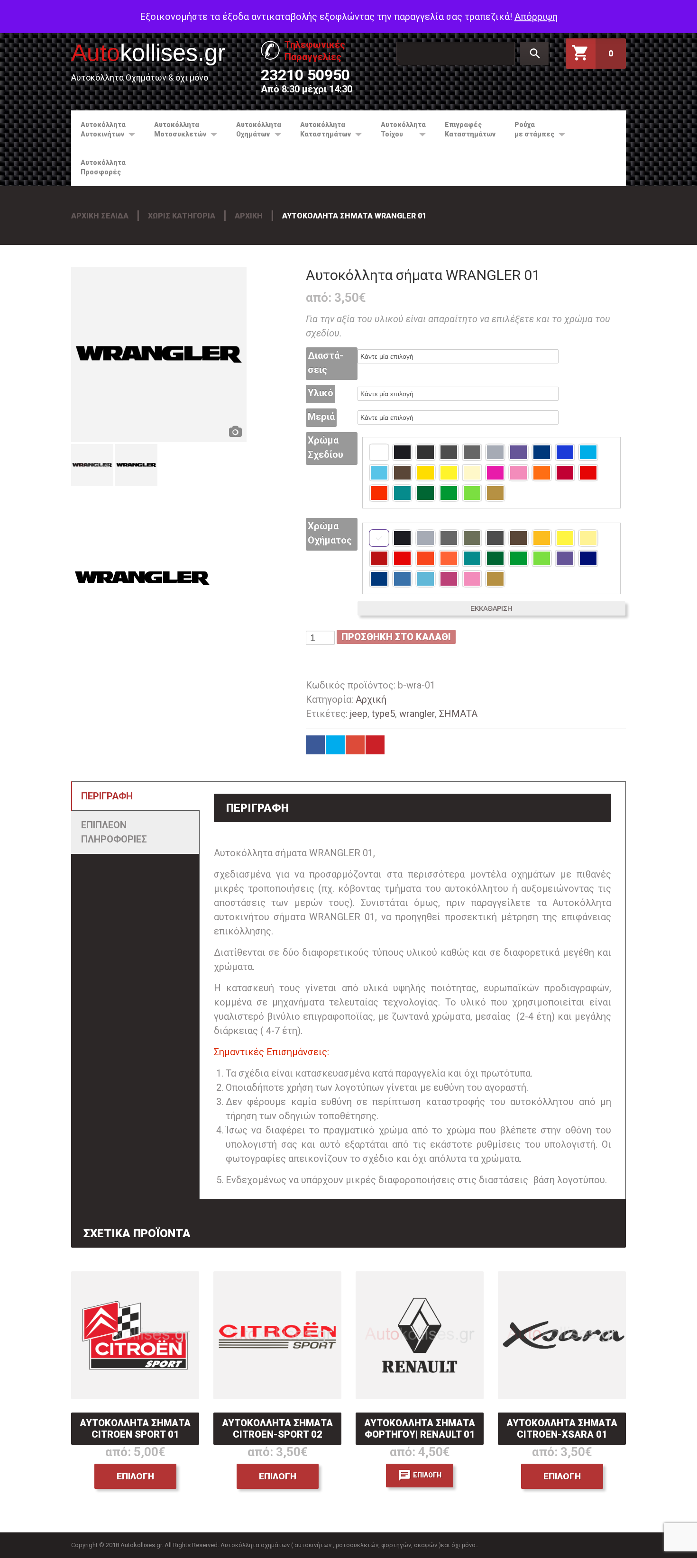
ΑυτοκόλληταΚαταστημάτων (321, 129)
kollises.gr (148, 52)
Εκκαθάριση (491, 608)
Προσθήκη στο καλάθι (396, 637)
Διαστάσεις (325, 362)
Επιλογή (135, 1476)
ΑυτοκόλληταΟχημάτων (254, 129)
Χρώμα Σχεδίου (325, 447)
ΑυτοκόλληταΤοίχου (398, 129)
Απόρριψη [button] (536, 16)
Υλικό (320, 393)
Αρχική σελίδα (99, 215)
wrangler (417, 713)
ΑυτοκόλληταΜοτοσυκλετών (175, 129)
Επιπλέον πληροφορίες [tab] (114, 832)
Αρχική (249, 215)
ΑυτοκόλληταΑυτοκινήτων (98, 129)
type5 (383, 713)
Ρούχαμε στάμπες (529, 129)
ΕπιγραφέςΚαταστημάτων (470, 129)
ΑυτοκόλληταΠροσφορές (103, 167)
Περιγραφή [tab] (107, 796)
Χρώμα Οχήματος (330, 533)
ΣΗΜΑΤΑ (458, 713)
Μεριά (321, 416)
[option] (159, 354)
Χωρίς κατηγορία (181, 215)
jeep (358, 713)
